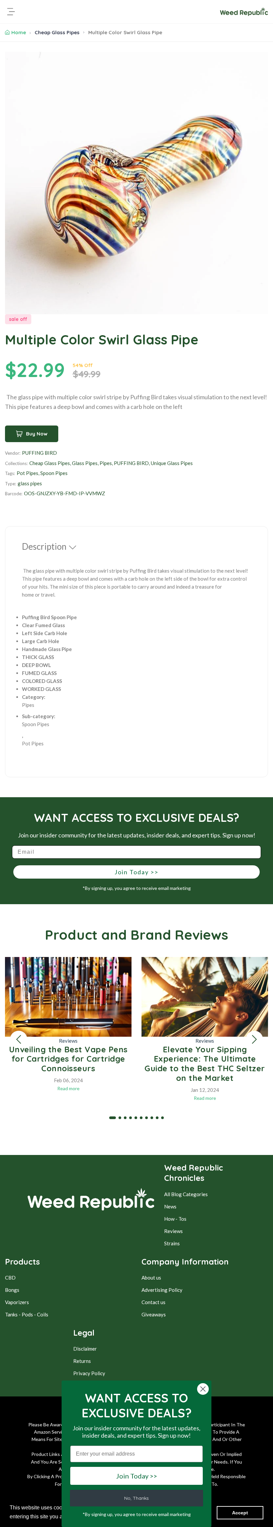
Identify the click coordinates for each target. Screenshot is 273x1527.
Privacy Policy (89, 1373)
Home (18, 32)
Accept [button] (240, 1512)
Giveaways (153, 1314)
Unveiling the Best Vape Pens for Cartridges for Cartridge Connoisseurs (68, 1059)
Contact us (153, 1302)
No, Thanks (136, 1498)
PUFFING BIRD (39, 453)
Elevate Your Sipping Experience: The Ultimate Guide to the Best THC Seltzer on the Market (204, 1063)
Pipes (106, 463)
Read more (68, 1088)
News (170, 1206)
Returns (82, 1361)
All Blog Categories (186, 1194)
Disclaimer (85, 1349)
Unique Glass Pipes (172, 463)
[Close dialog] (203, 1389)
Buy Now (37, 433)
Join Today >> (136, 872)
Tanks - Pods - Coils (26, 1314)
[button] (18, 1039)
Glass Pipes (85, 463)
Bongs (12, 1290)
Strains (172, 1243)
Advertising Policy (161, 1290)
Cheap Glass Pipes (57, 32)
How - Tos (175, 1219)
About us (151, 1278)
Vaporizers (17, 1302)
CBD (10, 1278)
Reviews (68, 1041)
